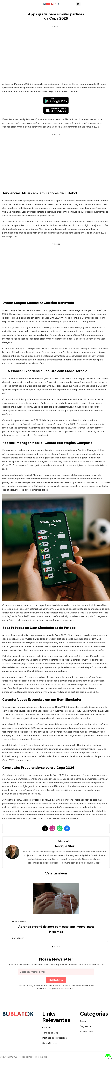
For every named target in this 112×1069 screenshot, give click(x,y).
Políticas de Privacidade (54, 1037)
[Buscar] (78, 4)
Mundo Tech (86, 1031)
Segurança (85, 1026)
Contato (46, 1027)
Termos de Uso (50, 1032)
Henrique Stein (65, 846)
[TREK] (107, 1056)
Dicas (83, 1021)
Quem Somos (49, 1043)
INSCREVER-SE (56, 980)
